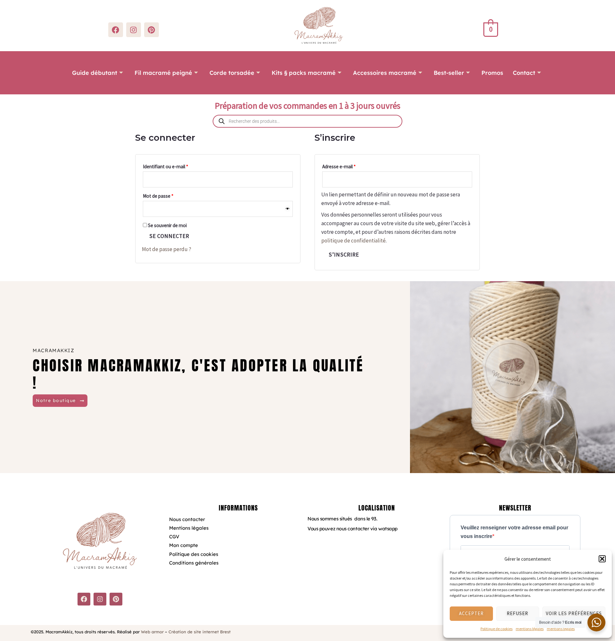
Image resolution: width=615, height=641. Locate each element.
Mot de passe (169, 195)
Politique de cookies (496, 628)
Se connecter (169, 236)
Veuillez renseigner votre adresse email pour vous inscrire (514, 532)
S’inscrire (344, 254)
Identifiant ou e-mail (177, 166)
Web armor (152, 631)
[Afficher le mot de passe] (287, 209)
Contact (524, 72)
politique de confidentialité (353, 240)
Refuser (517, 613)
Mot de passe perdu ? (166, 249)
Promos (492, 72)
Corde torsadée (231, 72)
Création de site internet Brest (199, 631)
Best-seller (449, 72)
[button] (602, 559)
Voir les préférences (574, 613)
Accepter (471, 613)
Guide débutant (94, 72)
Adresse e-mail (350, 166)
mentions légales (530, 628)
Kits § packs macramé (304, 72)
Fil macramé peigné (163, 72)
